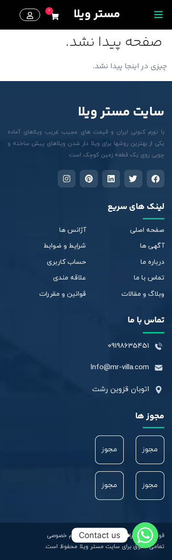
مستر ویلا (97, 14)
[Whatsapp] (145, 535)
